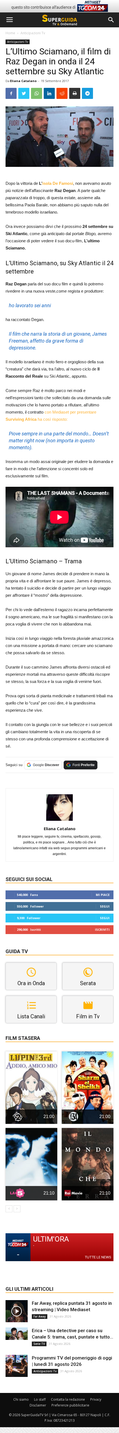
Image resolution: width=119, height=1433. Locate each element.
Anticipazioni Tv (32, 33)
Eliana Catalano (23, 81)
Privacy (95, 1399)
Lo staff (40, 1399)
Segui (105, 906)
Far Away (39, 1316)
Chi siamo (21, 1399)
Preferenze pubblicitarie (70, 1405)
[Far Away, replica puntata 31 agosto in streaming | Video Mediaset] (17, 1311)
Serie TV (39, 1344)
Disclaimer (38, 1405)
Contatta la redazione (68, 1399)
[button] (111, 19)
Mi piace (103, 895)
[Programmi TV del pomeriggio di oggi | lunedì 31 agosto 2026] (17, 1366)
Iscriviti (102, 929)
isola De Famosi (57, 183)
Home (10, 33)
